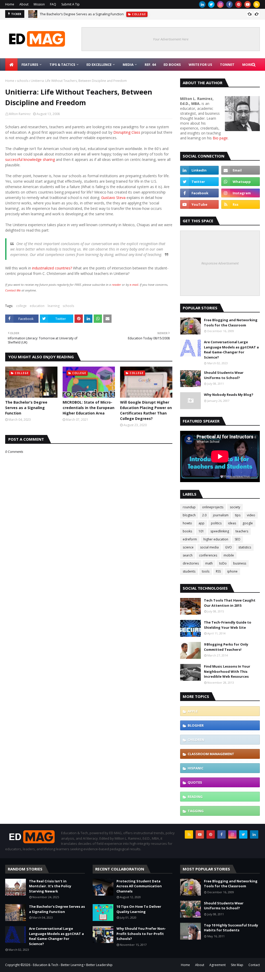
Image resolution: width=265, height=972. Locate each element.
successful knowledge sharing (30, 159)
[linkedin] (202, 4)
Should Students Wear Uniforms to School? (224, 375)
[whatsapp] (240, 181)
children (196, 739)
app (201, 523)
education (37, 306)
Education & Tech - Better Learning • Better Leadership (73, 965)
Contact (254, 965)
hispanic (195, 768)
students (189, 571)
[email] (240, 170)
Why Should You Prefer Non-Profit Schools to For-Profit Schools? (141, 933)
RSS (218, 571)
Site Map (237, 965)
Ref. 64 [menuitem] (150, 64)
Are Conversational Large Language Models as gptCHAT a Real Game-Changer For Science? (111, 14)
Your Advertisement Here (170, 39)
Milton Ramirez (20, 114)
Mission (39, 4)
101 (201, 531)
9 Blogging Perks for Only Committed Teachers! (226, 647)
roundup (189, 507)
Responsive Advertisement (220, 263)
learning (54, 306)
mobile (229, 555)
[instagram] (220, 4)
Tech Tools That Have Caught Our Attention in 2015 (229, 603)
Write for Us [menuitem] (200, 64)
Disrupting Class (126, 132)
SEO (237, 539)
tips (237, 515)
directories (191, 563)
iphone (232, 571)
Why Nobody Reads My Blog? (228, 394)
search (188, 555)
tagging (196, 811)
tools (205, 571)
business (239, 563)
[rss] (256, 4)
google (247, 523)
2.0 (204, 515)
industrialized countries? (52, 268)
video (251, 515)
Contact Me (13, 290)
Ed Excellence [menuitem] (99, 64)
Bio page (220, 137)
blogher (196, 725)
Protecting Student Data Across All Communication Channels (139, 886)
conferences (208, 555)
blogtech (189, 515)
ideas (232, 523)
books (187, 531)
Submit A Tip (70, 4)
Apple (193, 711)
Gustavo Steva (113, 197)
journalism (221, 515)
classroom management (211, 754)
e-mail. (134, 285)
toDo (223, 563)
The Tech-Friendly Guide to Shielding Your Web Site (227, 625)
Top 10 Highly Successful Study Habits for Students (231, 928)
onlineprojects (212, 507)
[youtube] (247, 4)
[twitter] (211, 4)
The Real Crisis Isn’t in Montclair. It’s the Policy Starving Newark (50, 886)
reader (116, 285)
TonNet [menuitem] (227, 64)
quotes (195, 782)
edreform (190, 539)
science (188, 547)
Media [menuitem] (128, 64)
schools (22, 80)
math (209, 563)
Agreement (217, 965)
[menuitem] (11, 64)
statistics (244, 547)
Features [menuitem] (29, 64)
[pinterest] (238, 4)
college (21, 306)
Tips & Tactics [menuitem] (62, 64)
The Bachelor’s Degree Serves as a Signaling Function (26, 408)
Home (9, 4)
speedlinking (219, 531)
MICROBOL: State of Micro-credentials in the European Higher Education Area (88, 408)
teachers (241, 531)
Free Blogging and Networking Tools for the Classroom (230, 322)
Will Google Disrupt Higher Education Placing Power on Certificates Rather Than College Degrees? (146, 410)
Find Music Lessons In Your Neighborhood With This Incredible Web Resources (227, 671)
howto (187, 523)
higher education (215, 539)
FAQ (53, 4)
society (235, 507)
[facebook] (229, 4)
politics (216, 523)
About (23, 4)
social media (209, 547)
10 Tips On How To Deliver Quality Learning (138, 909)
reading (195, 796)
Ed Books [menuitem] (172, 64)
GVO (228, 547)
